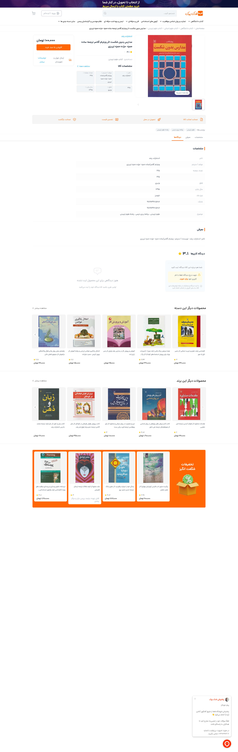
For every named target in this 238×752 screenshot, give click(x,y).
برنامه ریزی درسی (177, 130)
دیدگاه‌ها (177, 137)
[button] (35, 334)
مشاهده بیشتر (41, 308)
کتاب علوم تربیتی (116, 59)
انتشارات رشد (126, 36)
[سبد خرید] (33, 13)
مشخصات (199, 137)
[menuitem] (195, 21)
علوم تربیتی (191, 130)
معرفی (188, 137)
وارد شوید (184, 279)
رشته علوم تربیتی (162, 130)
